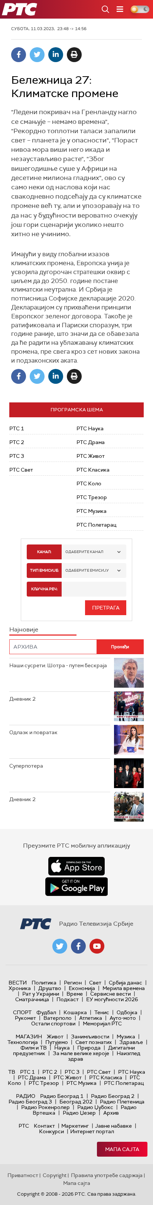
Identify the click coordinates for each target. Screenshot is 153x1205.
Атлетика (90, 1018)
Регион (73, 982)
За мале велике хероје (81, 1053)
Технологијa (22, 1042)
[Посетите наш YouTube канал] (96, 946)
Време (74, 993)
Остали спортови (53, 1023)
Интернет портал (92, 1131)
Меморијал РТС (102, 1023)
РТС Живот (90, 456)
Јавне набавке (113, 1125)
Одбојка (127, 1012)
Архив (111, 1112)
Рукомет (25, 1018)
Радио (25, 1096)
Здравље (131, 1042)
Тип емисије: (44, 570)
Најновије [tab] (23, 629)
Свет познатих (93, 1042)
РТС (24, 1125)
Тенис (101, 1012)
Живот (55, 1036)
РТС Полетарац (96, 524)
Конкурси (51, 1131)
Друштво (49, 988)
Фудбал (46, 1012)
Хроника (20, 988)
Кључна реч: (44, 589)
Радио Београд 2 (112, 1096)
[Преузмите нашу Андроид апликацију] (76, 886)
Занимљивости (90, 1036)
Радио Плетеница (122, 1101)
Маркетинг (75, 1125)
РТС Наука (90, 428)
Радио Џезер (79, 1112)
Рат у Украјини (40, 993)
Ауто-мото (123, 1018)
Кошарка (75, 1012)
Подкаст (67, 999)
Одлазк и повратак (33, 732)
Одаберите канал (84, 551)
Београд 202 (75, 1101)
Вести (18, 982)
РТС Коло (88, 483)
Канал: (44, 551)
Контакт (44, 1125)
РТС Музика (91, 511)
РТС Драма (90, 442)
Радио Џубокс (95, 1107)
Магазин (29, 1036)
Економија (82, 988)
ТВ (11, 1072)
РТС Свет (21, 469)
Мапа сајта (122, 1149)
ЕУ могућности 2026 (112, 999)
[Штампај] (74, 54)
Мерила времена (123, 988)
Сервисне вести (110, 993)
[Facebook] (18, 54)
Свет (95, 982)
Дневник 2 (22, 698)
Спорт (22, 1012)
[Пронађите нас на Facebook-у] (78, 946)
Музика (126, 1036)
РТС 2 (16, 442)
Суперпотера (26, 765)
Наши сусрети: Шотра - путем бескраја (58, 665)
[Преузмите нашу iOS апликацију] (76, 866)
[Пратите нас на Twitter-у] (59, 946)
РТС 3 (16, 456)
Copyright (54, 1175)
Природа (89, 1047)
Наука (62, 1047)
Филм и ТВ (33, 1047)
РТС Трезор (91, 497)
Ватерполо (57, 1018)
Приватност (22, 1175)
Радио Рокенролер (45, 1107)
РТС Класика (93, 469)
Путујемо (56, 1042)
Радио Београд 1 (62, 1096)
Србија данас (125, 982)
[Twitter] (37, 54)
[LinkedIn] (55, 54)
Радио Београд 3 (30, 1101)
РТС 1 (16, 428)
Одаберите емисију (87, 570)
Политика (44, 982)
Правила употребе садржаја (107, 1175)
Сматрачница (32, 999)
